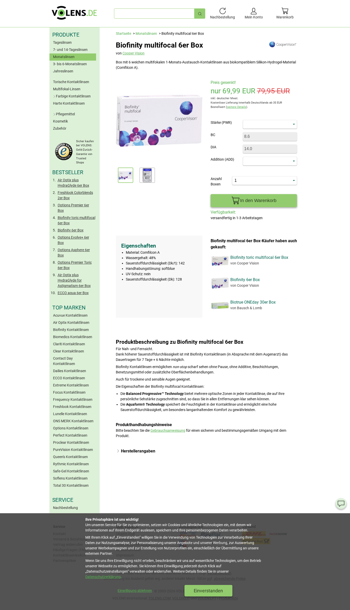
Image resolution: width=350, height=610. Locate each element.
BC (213, 135)
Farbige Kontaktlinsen (73, 96)
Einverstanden (208, 590)
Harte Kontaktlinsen (69, 103)
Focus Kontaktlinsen (69, 392)
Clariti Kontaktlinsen (69, 344)
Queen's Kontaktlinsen (70, 457)
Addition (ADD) (222, 159)
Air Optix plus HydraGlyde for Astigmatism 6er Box (74, 280)
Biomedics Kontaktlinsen (72, 337)
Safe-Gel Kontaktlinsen (71, 471)
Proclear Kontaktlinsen (71, 442)
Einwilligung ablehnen (135, 591)
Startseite (123, 33)
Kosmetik (60, 121)
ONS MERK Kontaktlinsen (73, 421)
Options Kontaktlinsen (70, 428)
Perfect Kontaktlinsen (70, 435)
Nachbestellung (65, 508)
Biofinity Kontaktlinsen (71, 330)
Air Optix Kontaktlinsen (71, 322)
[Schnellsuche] (199, 13)
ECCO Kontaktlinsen (69, 378)
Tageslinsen (62, 42)
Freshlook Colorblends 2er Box (75, 195)
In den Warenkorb (258, 200)
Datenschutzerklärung (103, 577)
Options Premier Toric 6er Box (75, 265)
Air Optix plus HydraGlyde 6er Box (73, 182)
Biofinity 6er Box (71, 230)
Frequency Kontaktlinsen (72, 399)
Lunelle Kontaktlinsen (70, 414)
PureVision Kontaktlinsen (73, 450)
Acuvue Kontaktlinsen (70, 315)
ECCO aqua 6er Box (73, 293)
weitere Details (236, 107)
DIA (213, 147)
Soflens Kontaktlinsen (70, 478)
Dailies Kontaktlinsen (69, 371)
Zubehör (59, 128)
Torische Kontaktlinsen (71, 82)
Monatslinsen (64, 57)
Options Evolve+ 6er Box (73, 240)
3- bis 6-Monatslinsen (70, 64)
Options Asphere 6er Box (74, 252)
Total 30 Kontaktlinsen (71, 485)
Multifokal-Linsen (66, 89)
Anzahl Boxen (216, 181)
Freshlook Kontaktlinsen (72, 407)
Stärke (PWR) (221, 122)
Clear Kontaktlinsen (68, 351)
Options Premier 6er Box (73, 208)
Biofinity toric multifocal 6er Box (76, 220)
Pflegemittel (65, 114)
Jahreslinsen (63, 71)
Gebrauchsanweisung (167, 430)
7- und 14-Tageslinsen (70, 50)
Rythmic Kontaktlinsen (71, 464)
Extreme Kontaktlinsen (71, 385)
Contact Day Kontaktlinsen (64, 361)
